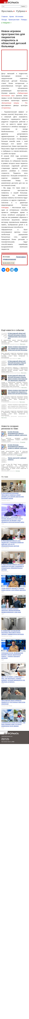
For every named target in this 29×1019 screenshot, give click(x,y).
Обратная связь (5, 738)
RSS (13, 741)
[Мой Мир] (16, 270)
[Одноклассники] (8, 270)
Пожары (24, 20)
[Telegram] (12, 270)
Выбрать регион (5, 739)
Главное (4, 16)
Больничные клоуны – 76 (14, 103)
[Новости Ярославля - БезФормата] (9, 2)
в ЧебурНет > (6, 23)
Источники (19, 16)
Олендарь (5, 207)
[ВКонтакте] (3, 270)
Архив (11, 16)
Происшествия (13, 20)
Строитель (6, 108)
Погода (4, 20)
